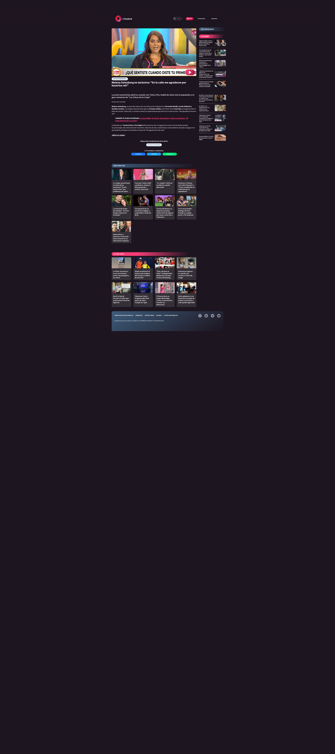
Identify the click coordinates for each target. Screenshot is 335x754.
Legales (159, 315)
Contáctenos (149, 315)
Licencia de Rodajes (171, 315)
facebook (138, 154)
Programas (201, 18)
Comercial (139, 315)
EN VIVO (189, 18)
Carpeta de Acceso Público (123, 315)
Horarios (214, 18)
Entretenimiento (119, 79)
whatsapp (169, 154)
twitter (154, 154)
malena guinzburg (154, 145)
